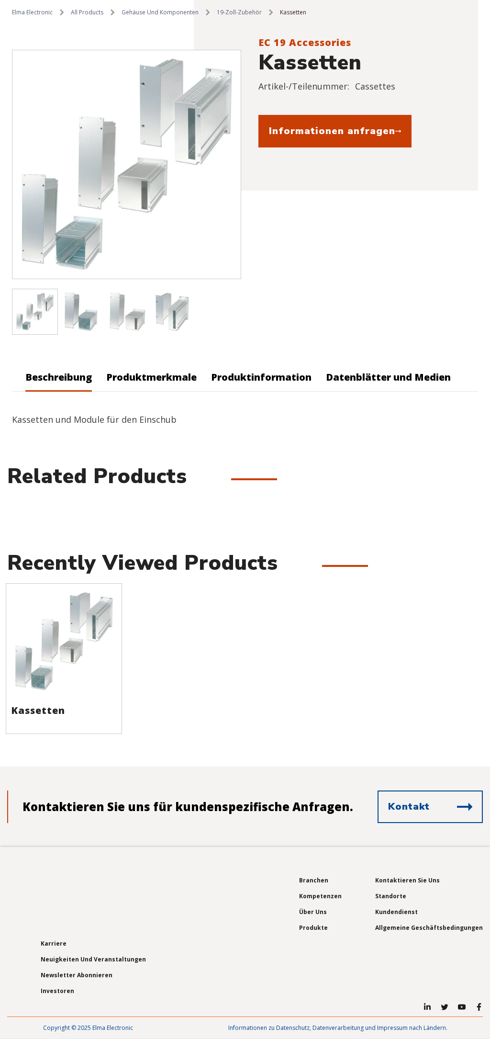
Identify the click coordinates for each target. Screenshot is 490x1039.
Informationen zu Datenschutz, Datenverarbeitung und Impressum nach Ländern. (337, 1028)
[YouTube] (462, 1007)
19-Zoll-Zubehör (239, 12)
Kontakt (409, 806)
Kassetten (38, 710)
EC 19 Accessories (304, 42)
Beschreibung (58, 377)
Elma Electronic (32, 12)
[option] (126, 164)
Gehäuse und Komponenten (160, 12)
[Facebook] (479, 1007)
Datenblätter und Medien (388, 377)
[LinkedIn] (427, 1007)
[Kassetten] (64, 641)
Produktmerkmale (151, 377)
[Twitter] (444, 1007)
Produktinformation (261, 377)
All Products (87, 12)
